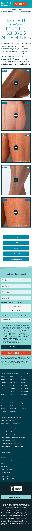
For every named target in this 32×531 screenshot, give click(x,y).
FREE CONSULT (20, 4)
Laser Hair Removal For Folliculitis (9, 434)
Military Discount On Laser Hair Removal (11, 461)
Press (2, 463)
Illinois (2, 397)
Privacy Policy (13, 338)
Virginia (22, 403)
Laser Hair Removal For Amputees (9, 426)
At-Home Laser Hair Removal (8, 420)
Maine (11, 376)
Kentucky (3, 408)
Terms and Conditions (6, 469)
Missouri (12, 391)
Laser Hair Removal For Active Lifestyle (10, 423)
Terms (15, 358)
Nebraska (12, 397)
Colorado (3, 382)
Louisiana (3, 411)
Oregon (23, 382)
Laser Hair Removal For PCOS (8, 440)
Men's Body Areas (16, 259)
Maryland (12, 379)
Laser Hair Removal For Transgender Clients (12, 446)
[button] (29, 4)
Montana (12, 394)
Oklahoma (23, 379)
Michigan (12, 385)
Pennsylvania (24, 385)
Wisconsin (23, 408)
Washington (24, 406)
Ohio (22, 376)
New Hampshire (14, 403)
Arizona (3, 376)
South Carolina (24, 388)
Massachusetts (14, 382)
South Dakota (24, 391)
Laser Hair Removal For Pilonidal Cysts (10, 443)
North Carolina (13, 408)
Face (16, 248)
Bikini (16, 243)
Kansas (3, 406)
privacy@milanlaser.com (10, 341)
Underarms (16, 237)
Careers (3, 455)
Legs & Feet (16, 254)
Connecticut (4, 385)
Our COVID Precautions (7, 458)
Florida (2, 388)
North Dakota (13, 411)
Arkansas (3, 379)
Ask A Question (16, 347)
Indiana (3, 400)
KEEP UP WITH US (16, 497)
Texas (22, 397)
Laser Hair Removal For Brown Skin (10, 432)
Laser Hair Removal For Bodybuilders (10, 429)
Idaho (2, 394)
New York (12, 406)
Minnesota (12, 388)
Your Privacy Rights (6, 472)
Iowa (2, 403)
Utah (22, 400)
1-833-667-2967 (17, 339)
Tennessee (24, 394)
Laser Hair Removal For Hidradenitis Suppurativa (13, 437)
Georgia (3, 391)
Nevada (12, 400)
